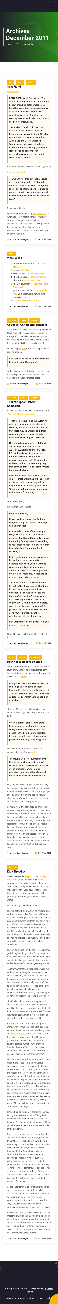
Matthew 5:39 (39, 213)
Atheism (12, 320)
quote (23, 348)
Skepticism (35, 657)
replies (29, 876)
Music (11, 254)
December (29, 44)
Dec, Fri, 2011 (45, 383)
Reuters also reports (16, 172)
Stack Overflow (45, 1298)
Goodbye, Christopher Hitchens (27, 324)
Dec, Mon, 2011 (44, 1238)
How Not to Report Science (24, 661)
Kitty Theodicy (16, 871)
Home (9, 44)
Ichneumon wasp (18, 1033)
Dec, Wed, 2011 (44, 239)
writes (23, 676)
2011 (18, 44)
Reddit (23, 1298)
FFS (10, 82)
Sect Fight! (14, 86)
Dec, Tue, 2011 (44, 306)
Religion (31, 82)
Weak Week (14, 258)
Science (22, 657)
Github (32, 1298)
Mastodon (12, 1298)
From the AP (13, 91)
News (20, 82)
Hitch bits (39, 371)
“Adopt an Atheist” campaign (20, 414)
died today (32, 330)
